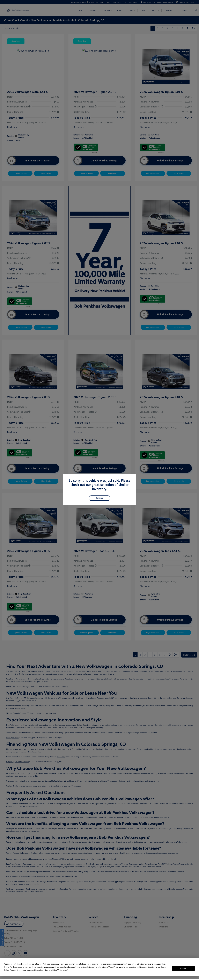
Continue (99, 498)
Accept (183, 968)
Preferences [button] (62, 970)
